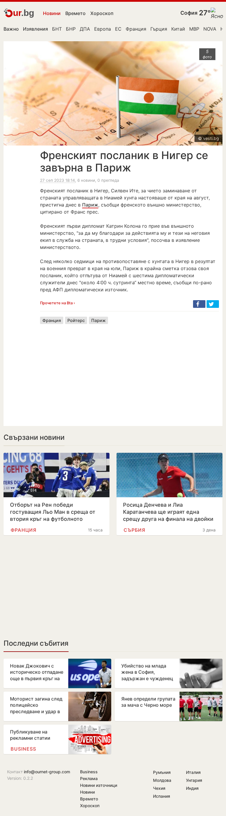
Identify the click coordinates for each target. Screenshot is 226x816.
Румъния (162, 772)
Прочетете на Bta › (57, 303)
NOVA (209, 29)
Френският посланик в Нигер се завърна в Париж (124, 161)
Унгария (194, 780)
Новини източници (98, 785)
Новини (52, 13)
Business (23, 749)
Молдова (162, 780)
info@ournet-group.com (47, 771)
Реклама (89, 778)
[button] (199, 304)
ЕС (118, 29)
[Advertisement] (129, 370)
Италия (193, 772)
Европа (102, 29)
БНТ (57, 29)
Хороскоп (101, 13)
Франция (136, 29)
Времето (75, 13)
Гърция (158, 29)
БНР (71, 29)
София (188, 13)
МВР (194, 29)
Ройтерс (76, 320)
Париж (90, 205)
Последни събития (36, 643)
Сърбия (134, 530)
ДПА (85, 29)
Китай (178, 29)
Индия (192, 788)
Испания (161, 796)
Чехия (159, 788)
